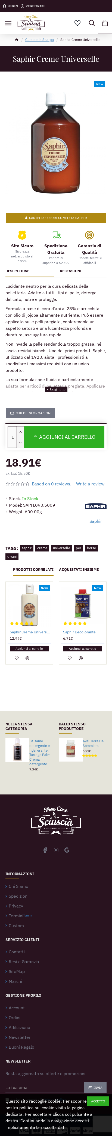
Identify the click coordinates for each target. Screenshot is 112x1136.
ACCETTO (98, 1101)
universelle (61, 548)
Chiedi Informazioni (34, 413)
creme (42, 548)
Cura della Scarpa (39, 39)
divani (12, 556)
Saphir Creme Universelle (30, 632)
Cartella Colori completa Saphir (58, 218)
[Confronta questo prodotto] (27, 658)
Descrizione (17, 271)
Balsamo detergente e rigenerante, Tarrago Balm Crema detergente (39, 752)
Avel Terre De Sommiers (93, 743)
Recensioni (71, 271)
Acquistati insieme (79, 569)
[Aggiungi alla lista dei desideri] (17, 658)
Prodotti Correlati (33, 569)
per (78, 548)
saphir (27, 548)
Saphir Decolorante (79, 632)
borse (91, 548)
